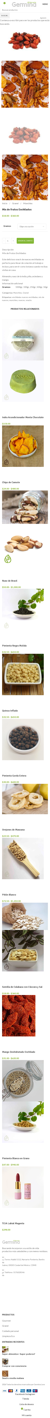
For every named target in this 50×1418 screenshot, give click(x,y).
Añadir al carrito (25, 241)
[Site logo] (24, 3)
